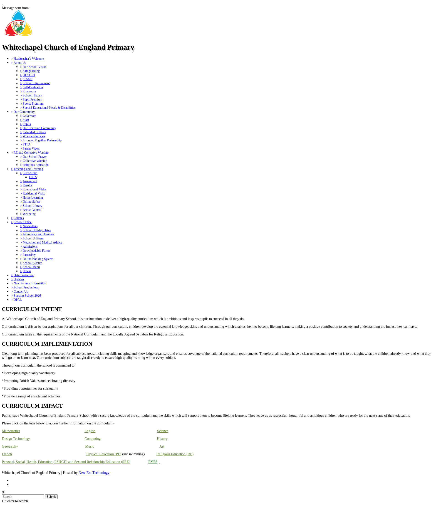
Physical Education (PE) (103, 454)
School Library (32, 205)
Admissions (30, 246)
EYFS (33, 177)
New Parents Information (30, 283)
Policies (19, 218)
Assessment (30, 181)
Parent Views (31, 148)
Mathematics (11, 431)
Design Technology (16, 439)
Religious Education (36, 165)
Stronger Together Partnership (42, 140)
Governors (29, 116)
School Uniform (33, 238)
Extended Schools (34, 132)
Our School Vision (35, 67)
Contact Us (21, 291)
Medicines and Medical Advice (42, 242)
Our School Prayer (35, 156)
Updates (19, 279)
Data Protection (24, 275)
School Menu (31, 267)
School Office (23, 222)
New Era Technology (94, 473)
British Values (31, 210)
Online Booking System (38, 259)
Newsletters (30, 226)
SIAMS (27, 79)
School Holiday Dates (37, 230)
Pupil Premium (32, 99)
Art (161, 446)
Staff (26, 120)
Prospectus (29, 91)
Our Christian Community (39, 128)
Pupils (27, 124)
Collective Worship (35, 161)
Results (27, 185)
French (7, 454)
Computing (92, 439)
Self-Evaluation (33, 87)
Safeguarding (31, 71)
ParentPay (29, 254)
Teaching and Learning (28, 169)
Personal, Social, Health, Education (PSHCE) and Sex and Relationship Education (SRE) (66, 462)
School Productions (26, 287)
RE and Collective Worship (31, 152)
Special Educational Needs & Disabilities (49, 107)
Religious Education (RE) (174, 454)
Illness (27, 271)
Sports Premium (33, 103)
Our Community (24, 111)
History (162, 439)
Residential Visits (34, 193)
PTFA (26, 144)
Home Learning (33, 197)
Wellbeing (29, 214)
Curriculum (30, 173)
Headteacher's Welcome (29, 58)
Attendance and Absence (38, 234)
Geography (10, 446)
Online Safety (31, 201)
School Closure (32, 263)
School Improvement (36, 83)
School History (32, 95)
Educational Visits (34, 189)
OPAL (18, 299)
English (89, 431)
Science (162, 431)
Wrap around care (34, 136)
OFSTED (29, 75)
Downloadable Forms (36, 250)
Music (89, 446)
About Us (20, 62)
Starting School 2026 (27, 295)
